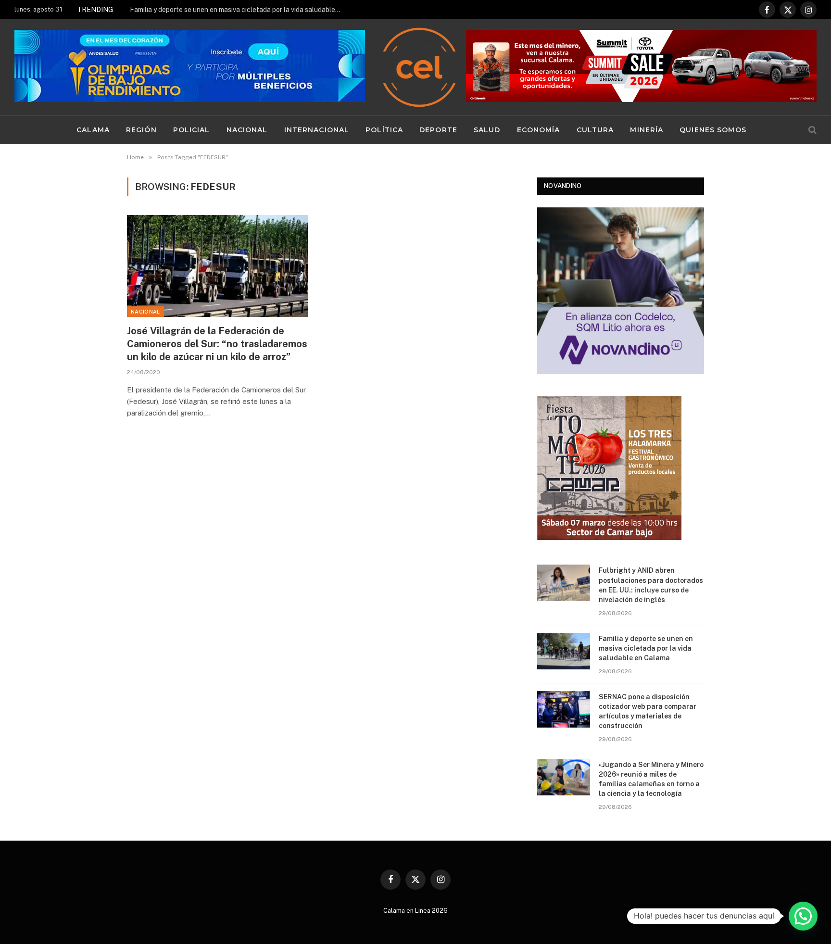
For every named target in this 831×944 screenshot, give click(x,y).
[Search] (811, 130)
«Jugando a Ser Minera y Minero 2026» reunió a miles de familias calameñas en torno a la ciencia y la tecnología (651, 779)
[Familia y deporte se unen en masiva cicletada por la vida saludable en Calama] (563, 651)
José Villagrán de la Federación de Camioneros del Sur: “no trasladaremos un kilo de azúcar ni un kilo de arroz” (217, 344)
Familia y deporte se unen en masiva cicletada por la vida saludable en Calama (238, 9)
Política (384, 130)
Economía (538, 130)
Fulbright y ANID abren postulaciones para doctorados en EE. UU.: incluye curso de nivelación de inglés (651, 584)
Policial (191, 130)
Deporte (438, 130)
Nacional (247, 130)
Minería (646, 130)
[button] (803, 916)
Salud (487, 130)
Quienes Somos (713, 130)
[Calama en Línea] (419, 67)
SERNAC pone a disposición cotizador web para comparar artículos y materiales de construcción (647, 711)
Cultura (595, 130)
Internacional (317, 130)
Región (141, 130)
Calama (93, 130)
